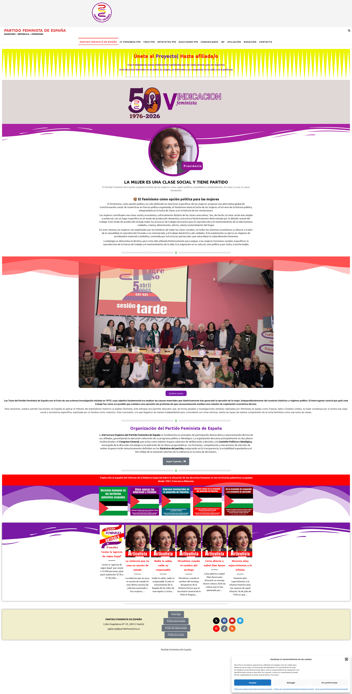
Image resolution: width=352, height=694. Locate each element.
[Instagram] (216, 628)
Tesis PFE (149, 42)
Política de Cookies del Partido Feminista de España (253, 689)
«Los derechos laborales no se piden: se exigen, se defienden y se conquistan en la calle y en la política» (176, 69)
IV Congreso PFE (130, 42)
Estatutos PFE (167, 42)
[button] (346, 659)
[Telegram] (240, 620)
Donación (250, 42)
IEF (223, 42)
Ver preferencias (329, 682)
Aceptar (252, 682)
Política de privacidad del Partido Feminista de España (294, 689)
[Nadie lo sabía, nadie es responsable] (163, 540)
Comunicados (209, 42)
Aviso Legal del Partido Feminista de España (331, 689)
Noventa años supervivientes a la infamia (240, 565)
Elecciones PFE (188, 42)
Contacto (265, 42)
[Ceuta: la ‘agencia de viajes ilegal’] (112, 536)
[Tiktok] (224, 628)
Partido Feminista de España (35, 30)
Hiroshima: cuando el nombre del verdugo (189, 565)
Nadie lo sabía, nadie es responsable (163, 565)
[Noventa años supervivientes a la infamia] (240, 540)
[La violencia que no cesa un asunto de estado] (137, 540)
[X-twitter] (216, 620)
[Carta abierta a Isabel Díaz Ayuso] (214, 540)
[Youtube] (232, 620)
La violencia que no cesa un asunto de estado (137, 565)
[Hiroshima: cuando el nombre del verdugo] (189, 540)
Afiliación (234, 42)
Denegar (291, 682)
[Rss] (232, 628)
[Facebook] (224, 620)
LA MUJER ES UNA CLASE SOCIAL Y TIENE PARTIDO (176, 182)
